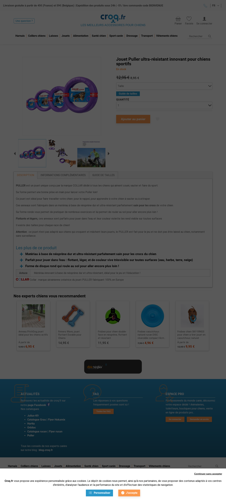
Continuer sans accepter (208, 473)
